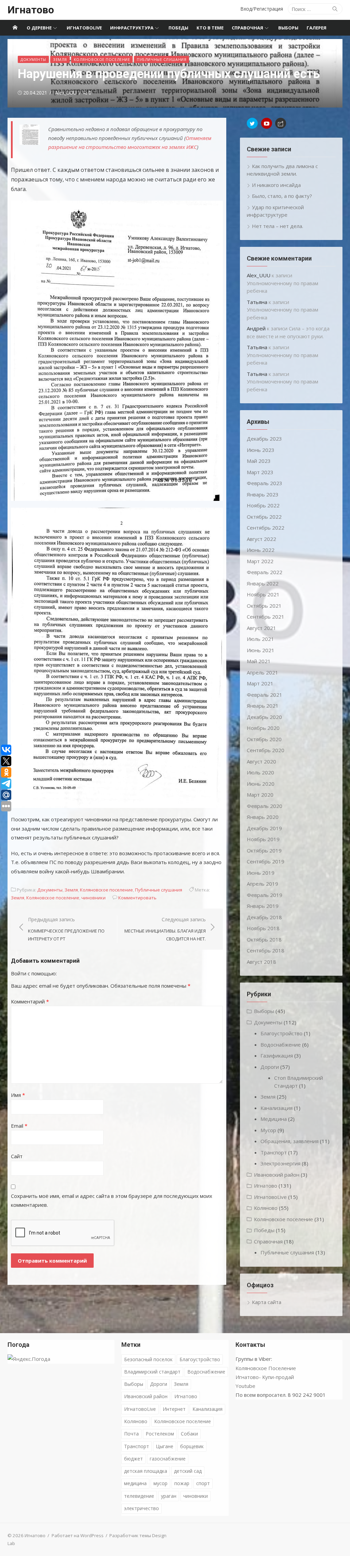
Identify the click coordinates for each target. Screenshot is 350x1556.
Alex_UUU (66, 92)
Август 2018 (261, 961)
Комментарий (30, 1001)
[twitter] (252, 123)
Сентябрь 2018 (265, 950)
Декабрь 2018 (264, 917)
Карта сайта (266, 1302)
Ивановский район (276, 1174)
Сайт (17, 1156)
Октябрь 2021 (264, 605)
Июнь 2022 (260, 549)
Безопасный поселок (148, 1359)
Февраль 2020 (264, 805)
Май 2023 (259, 460)
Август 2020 (261, 761)
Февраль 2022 (264, 572)
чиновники (93, 898)
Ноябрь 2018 (263, 928)
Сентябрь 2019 (265, 861)
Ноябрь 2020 (263, 727)
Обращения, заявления (289, 1141)
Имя (18, 1094)
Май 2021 (259, 661)
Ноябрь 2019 (263, 839)
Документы (33, 59)
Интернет (174, 1409)
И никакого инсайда (276, 184)
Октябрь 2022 (264, 516)
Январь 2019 (263, 905)
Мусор (268, 1130)
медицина (135, 1483)
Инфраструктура (131, 28)
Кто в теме (210, 28)
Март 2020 (260, 794)
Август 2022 (261, 538)
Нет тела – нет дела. (277, 226)
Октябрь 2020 (264, 739)
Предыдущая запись (66, 929)
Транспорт (273, 1152)
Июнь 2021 (260, 650)
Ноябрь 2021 (263, 594)
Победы (178, 28)
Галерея (316, 28)
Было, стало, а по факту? (282, 195)
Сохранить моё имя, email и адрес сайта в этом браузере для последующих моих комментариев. (111, 1200)
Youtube (245, 1385)
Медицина (273, 1118)
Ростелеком (160, 1433)
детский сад (188, 1471)
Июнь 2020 (260, 783)
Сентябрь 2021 (265, 616)
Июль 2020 (260, 772)
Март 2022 (260, 561)
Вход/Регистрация (261, 8)
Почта (131, 1433)
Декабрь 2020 (264, 716)
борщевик (192, 1446)
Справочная (247, 28)
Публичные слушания (161, 59)
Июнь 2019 (260, 872)
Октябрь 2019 (264, 850)
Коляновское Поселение (265, 1368)
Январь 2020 (263, 816)
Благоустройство (281, 1033)
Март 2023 (260, 472)
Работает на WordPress (78, 1535)
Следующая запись (165, 929)
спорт (203, 1483)
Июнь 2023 (260, 449)
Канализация (276, 1107)
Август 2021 (261, 627)
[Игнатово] (15, 28)
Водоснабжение (280, 1044)
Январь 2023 (263, 494)
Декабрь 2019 (264, 828)
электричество (141, 1508)
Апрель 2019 (262, 883)
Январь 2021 (263, 705)
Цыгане (164, 1446)
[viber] (280, 123)
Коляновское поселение (102, 59)
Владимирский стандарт (152, 1371)
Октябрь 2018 (264, 939)
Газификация (276, 1055)
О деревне (39, 28)
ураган (168, 1496)
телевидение (139, 1496)
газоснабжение (168, 1458)
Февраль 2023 (264, 483)
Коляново (266, 1207)
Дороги (269, 1066)
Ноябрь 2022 (263, 505)
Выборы (288, 28)
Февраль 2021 (264, 694)
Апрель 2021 (262, 672)
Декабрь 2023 (264, 438)
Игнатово (31, 10)
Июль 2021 (260, 638)
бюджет (133, 1458)
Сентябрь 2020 (265, 750)
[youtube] (266, 123)
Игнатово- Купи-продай (264, 1377)
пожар (181, 1483)
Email (19, 1125)
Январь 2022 (263, 583)
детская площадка (145, 1471)
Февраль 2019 (264, 894)
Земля (60, 59)
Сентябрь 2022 (265, 527)
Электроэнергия (280, 1163)
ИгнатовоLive (84, 28)
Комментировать (137, 898)
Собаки (189, 1433)
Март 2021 (260, 683)
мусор (160, 1483)
